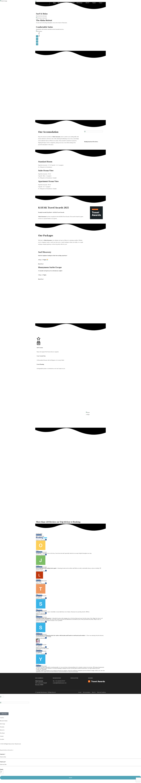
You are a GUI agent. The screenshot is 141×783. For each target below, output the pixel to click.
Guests (1, 769)
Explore (94, 2)
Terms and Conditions (101, 692)
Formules (2, 727)
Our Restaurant (71, 2)
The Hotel (2, 733)
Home (54, 2)
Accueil (79, 692)
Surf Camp (2, 723)
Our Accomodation (62, 2)
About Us (87, 2)
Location (2, 739)
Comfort (2, 717)
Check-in (2, 754)
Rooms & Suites (3, 720)
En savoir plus (74, 671)
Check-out (3, 761)
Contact (100, 2)
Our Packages (79, 2)
